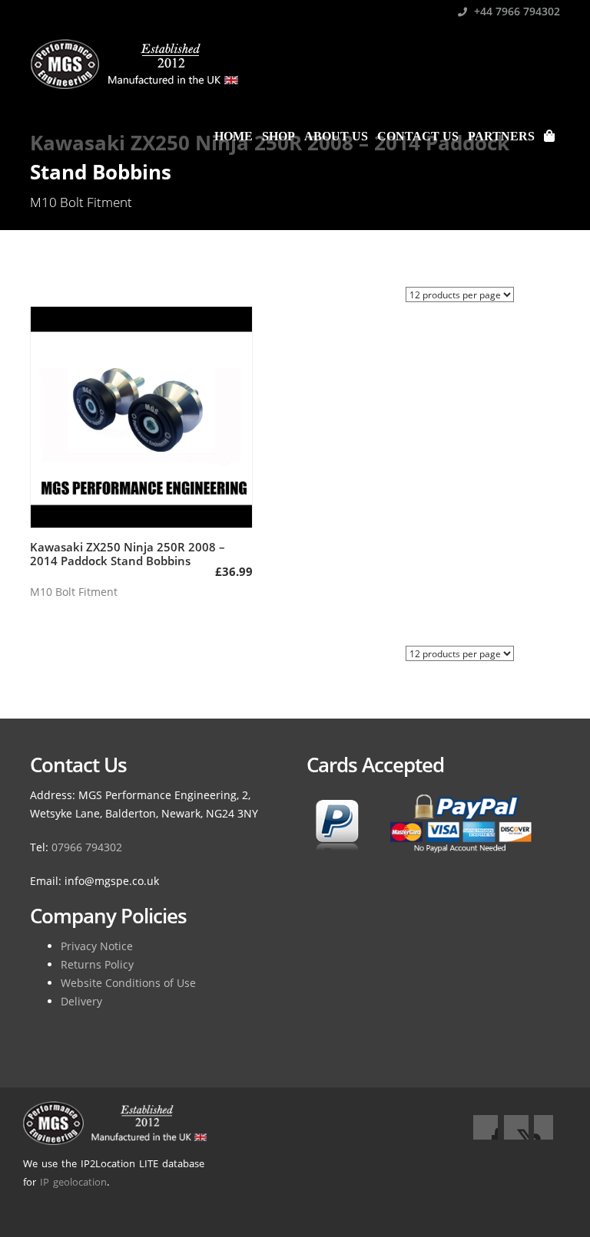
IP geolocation (73, 1182)
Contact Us (418, 136)
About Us (336, 136)
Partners (501, 136)
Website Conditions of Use (128, 982)
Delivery (81, 1001)
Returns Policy (97, 964)
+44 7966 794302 (515, 11)
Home (233, 136)
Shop (278, 136)
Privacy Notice (97, 946)
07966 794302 (86, 847)
